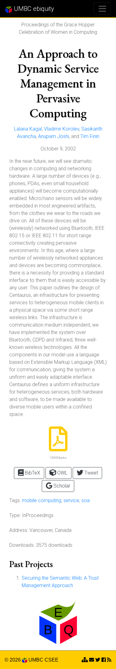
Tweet (90, 473)
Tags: (15, 500)
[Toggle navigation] (102, 8)
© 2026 (13, 659)
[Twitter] (97, 659)
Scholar (61, 486)
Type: (15, 515)
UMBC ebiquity (33, 8)
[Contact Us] (85, 659)
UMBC (35, 659)
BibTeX (32, 473)
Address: (18, 530)
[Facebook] (103, 659)
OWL (61, 473)
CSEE (51, 659)
